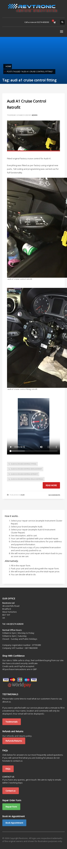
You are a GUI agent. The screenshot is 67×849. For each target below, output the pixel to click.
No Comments (54, 495)
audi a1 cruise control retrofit (24, 474)
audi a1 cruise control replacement (26, 469)
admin (34, 115)
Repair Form (11, 806)
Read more (51, 485)
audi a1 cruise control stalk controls (27, 479)
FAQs (8, 768)
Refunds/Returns (14, 740)
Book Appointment (14, 822)
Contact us (11, 790)
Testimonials (12, 721)
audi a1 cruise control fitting (23, 464)
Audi (22, 495)
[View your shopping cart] (54, 22)
